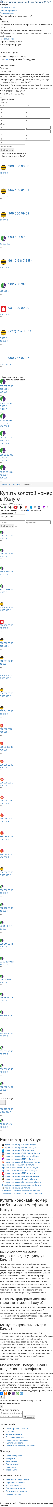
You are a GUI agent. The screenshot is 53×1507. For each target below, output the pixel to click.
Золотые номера (13, 1485)
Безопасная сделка (15, 1437)
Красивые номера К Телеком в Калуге (22, 1161)
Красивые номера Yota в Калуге (19, 1150)
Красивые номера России (17, 1479)
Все (4, 59)
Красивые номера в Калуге (17, 1187)
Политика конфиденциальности (20, 1445)
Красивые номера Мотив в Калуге (20, 1147)
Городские (29, 59)
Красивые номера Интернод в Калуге (22, 1156)
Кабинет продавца (8, 10)
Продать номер (7, 13)
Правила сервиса (14, 1455)
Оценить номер (13, 1464)
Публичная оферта (14, 1442)
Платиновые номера (15, 1488)
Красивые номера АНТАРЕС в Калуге (19, 1170)
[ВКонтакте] (1, 1393)
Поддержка (11, 1466)
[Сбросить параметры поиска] (16, 526)
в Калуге (17, 484)
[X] (9, 1393)
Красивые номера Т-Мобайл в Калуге (22, 1153)
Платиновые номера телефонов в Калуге (21, 1190)
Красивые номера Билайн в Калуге (21, 1179)
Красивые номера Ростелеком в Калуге (23, 1181)
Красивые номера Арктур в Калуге (18, 1164)
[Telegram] (21, 1393)
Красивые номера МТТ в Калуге (20, 1159)
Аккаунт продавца (14, 1434)
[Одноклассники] (5, 1393)
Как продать (11, 1461)
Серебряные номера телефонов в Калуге (21, 1184)
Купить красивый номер (17, 1428)
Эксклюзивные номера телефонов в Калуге (22, 1193)
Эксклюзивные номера (16, 1491)
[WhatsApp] (17, 1393)
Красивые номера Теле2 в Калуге (20, 1144)
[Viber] (13, 1393)
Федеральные (15, 59)
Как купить (10, 1458)
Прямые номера (13, 1493)
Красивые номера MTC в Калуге (20, 1173)
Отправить (29, 1416)
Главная (6, 484)
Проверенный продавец (17, 1439)
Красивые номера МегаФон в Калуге (22, 1176)
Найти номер (7, 149)
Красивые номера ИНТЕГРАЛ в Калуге (20, 1167)
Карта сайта (11, 1469)
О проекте (10, 1431)
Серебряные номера (15, 1482)
